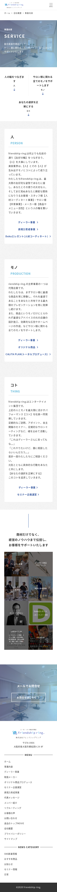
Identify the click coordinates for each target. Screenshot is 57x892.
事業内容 (8, 766)
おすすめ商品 (10, 858)
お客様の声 (9, 813)
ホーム (7, 761)
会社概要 (8, 828)
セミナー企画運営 (12, 787)
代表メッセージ (11, 797)
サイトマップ (10, 838)
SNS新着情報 (10, 853)
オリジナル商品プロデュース (18, 782)
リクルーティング (12, 807)
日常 (6, 874)
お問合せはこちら (27, 697)
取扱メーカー (10, 777)
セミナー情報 (10, 869)
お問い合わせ (10, 818)
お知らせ (8, 864)
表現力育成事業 (11, 792)
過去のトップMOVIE (14, 823)
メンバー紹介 (10, 802)
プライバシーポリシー (15, 833)
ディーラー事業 (11, 771)
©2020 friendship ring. (28, 887)
